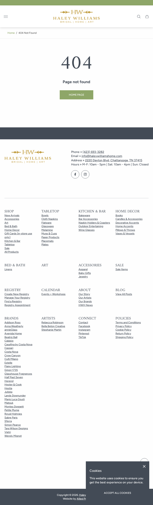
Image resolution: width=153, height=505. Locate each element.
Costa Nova (11, 351)
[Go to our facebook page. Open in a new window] (75, 174)
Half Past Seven (13, 377)
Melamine (47, 230)
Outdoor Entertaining (91, 226)
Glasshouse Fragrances (18, 373)
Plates (45, 244)
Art (6, 222)
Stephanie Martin (51, 329)
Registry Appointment (17, 305)
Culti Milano (11, 359)
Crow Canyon (12, 355)
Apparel (83, 269)
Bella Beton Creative (53, 326)
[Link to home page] (27, 157)
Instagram (84, 329)
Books (119, 215)
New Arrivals (11, 215)
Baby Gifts (85, 273)
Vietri (7, 432)
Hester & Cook (13, 384)
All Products (11, 251)
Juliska (8, 391)
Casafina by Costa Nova (18, 344)
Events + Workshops (53, 294)
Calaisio (8, 340)
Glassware (47, 226)
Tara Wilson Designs (16, 428)
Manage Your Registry (17, 297)
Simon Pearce (12, 424)
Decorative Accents (127, 222)
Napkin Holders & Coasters (94, 222)
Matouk (8, 402)
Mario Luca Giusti (14, 399)
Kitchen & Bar (12, 241)
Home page (76, 94)
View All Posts (123, 294)
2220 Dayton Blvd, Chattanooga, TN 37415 (113, 160)
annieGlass (10, 329)
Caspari (8, 348)
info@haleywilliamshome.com (102, 156)
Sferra (8, 421)
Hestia (8, 388)
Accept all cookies (117, 493)
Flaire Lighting (12, 366)
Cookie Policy (123, 329)
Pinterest (84, 333)
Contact (83, 322)
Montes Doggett (14, 406)
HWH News (86, 305)
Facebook (84, 326)
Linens (8, 269)
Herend (8, 381)
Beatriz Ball (10, 337)
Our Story (84, 294)
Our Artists (85, 297)
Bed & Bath (10, 226)
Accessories (11, 219)
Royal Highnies (13, 413)
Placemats (47, 241)
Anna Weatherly (13, 326)
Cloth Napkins (49, 219)
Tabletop (9, 244)
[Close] (144, 466)
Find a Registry (13, 301)
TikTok (82, 337)
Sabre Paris (11, 417)
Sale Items (121, 269)
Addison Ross (12, 322)
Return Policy (123, 333)
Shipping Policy (124, 337)
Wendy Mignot (13, 435)
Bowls (45, 215)
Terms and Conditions (128, 322)
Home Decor (12, 230)
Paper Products (50, 237)
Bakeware (84, 215)
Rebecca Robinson (52, 322)
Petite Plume (11, 410)
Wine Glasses (87, 230)
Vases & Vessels (125, 233)
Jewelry (83, 276)
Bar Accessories (88, 219)
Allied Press (83, 498)
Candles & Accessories (129, 219)
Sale (7, 248)
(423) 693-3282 (93, 152)
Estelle (8, 362)
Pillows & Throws (125, 230)
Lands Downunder (15, 395)
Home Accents (124, 226)
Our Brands (85, 301)
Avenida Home (13, 333)
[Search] (139, 16)
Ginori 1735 (11, 370)
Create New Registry (16, 294)
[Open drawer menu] (6, 16)
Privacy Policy (123, 326)
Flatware (46, 222)
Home (11, 32)
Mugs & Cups (49, 233)
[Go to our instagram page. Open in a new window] (85, 174)
